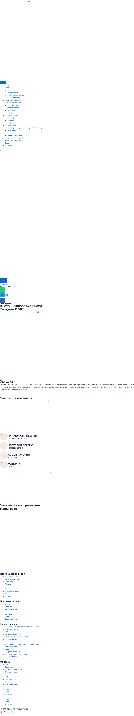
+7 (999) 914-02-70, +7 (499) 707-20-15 (15, 709)
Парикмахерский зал (13, 100)
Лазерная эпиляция (14, 135)
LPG (8, 90)
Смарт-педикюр (13, 123)
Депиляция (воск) (14, 130)
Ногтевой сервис (11, 115)
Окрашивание (12, 110)
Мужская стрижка (14, 105)
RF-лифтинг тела (13, 98)
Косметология (10, 125)
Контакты (8, 145)
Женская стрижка (14, 103)
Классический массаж (16, 95)
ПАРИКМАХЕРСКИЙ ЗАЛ (24, 435)
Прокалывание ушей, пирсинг (18, 138)
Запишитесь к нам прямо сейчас (20, 505)
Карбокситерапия (14, 140)
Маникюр (10, 118)
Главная (8, 689)
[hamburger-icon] (3, 82)
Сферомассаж (12, 93)
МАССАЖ (14, 463)
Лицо (9, 133)
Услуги (7, 85)
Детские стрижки (14, 108)
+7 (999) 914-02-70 (7, 286)
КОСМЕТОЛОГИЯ (19, 454)
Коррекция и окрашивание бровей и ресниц (24, 128)
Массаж (8, 88)
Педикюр (10, 120)
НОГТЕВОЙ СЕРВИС (20, 445)
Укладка (10, 113)
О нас (7, 143)
